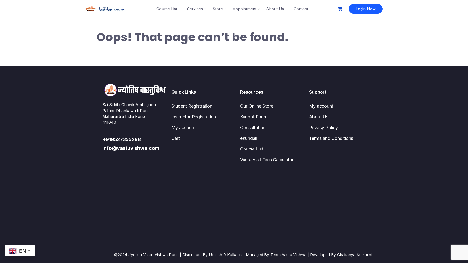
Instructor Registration (193, 116)
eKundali (248, 138)
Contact (301, 8)
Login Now (366, 8)
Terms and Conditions (331, 138)
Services (195, 8)
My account (183, 127)
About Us (275, 8)
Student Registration (191, 106)
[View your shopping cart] (340, 9)
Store (218, 8)
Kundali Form (253, 116)
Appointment (244, 8)
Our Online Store (256, 106)
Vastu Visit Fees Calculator (266, 159)
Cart (175, 138)
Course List (166, 8)
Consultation (252, 127)
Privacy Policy (323, 127)
